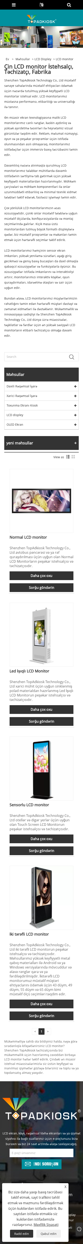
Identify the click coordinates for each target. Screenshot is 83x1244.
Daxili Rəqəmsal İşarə (22, 386)
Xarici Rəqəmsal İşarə (22, 396)
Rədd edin (21, 1234)
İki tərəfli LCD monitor (29, 934)
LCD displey (42, 59)
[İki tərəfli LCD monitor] (41, 897)
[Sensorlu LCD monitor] (41, 768)
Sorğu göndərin (41, 587)
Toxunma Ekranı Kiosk (22, 405)
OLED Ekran (15, 424)
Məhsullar (23, 59)
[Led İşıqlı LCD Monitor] (41, 634)
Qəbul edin (49, 1234)
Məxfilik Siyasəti (46, 1224)
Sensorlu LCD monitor (29, 804)
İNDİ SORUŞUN (45, 1163)
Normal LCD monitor (28, 537)
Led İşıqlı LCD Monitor (29, 670)
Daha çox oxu (41, 575)
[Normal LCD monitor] (41, 500)
